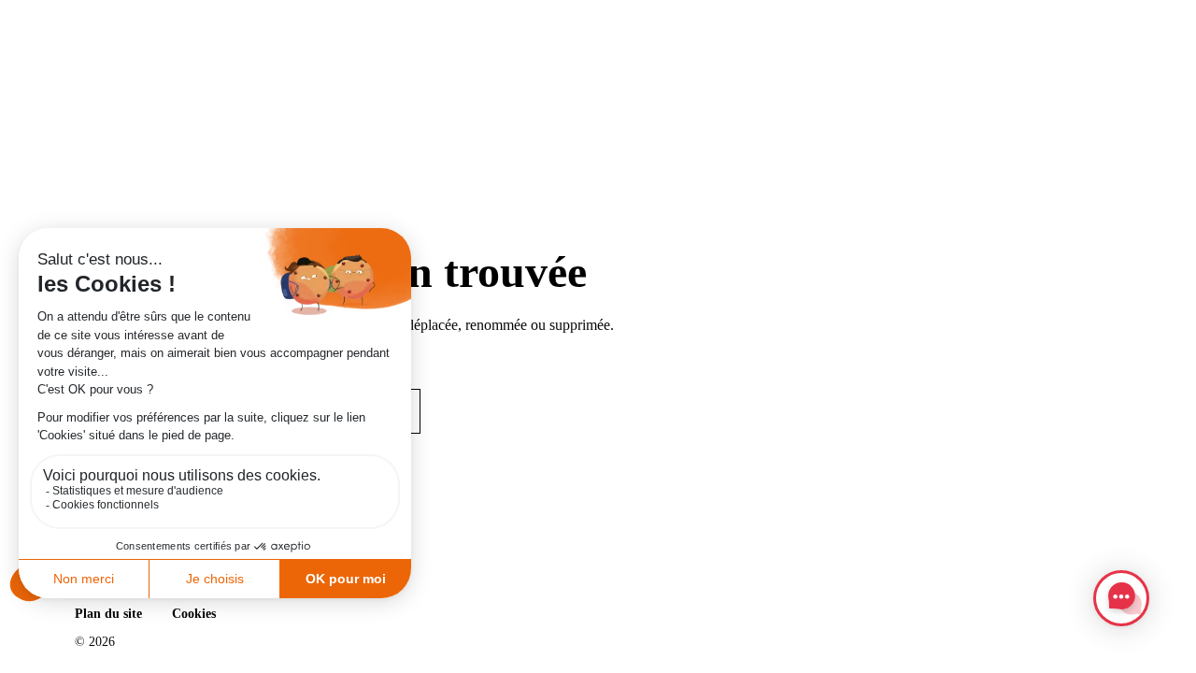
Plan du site (108, 614)
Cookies (194, 614)
